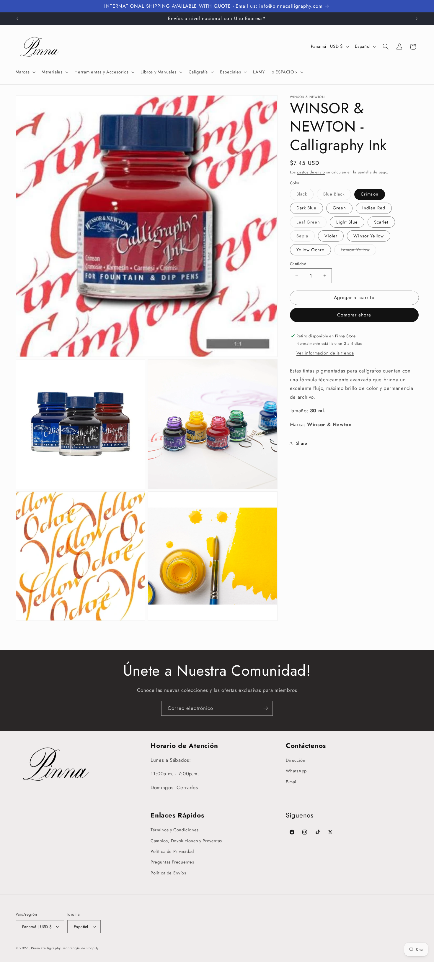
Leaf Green (311, 222)
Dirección (296, 760)
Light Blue (347, 222)
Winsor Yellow (368, 236)
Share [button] (301, 443)
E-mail (292, 782)
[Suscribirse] (266, 708)
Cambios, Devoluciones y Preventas (186, 841)
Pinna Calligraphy (46, 948)
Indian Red (373, 208)
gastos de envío (311, 172)
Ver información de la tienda (325, 353)
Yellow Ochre (310, 250)
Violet (330, 236)
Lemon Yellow (358, 250)
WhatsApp (296, 771)
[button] (25, 71)
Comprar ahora (354, 314)
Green (339, 208)
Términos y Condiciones (175, 830)
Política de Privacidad (172, 851)
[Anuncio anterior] (17, 18)
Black (305, 195)
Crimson (369, 194)
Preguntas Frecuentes (172, 862)
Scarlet (381, 222)
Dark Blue (306, 208)
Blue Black (337, 195)
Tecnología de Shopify (80, 948)
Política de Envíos (168, 873)
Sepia (305, 237)
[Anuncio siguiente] (416, 18)
